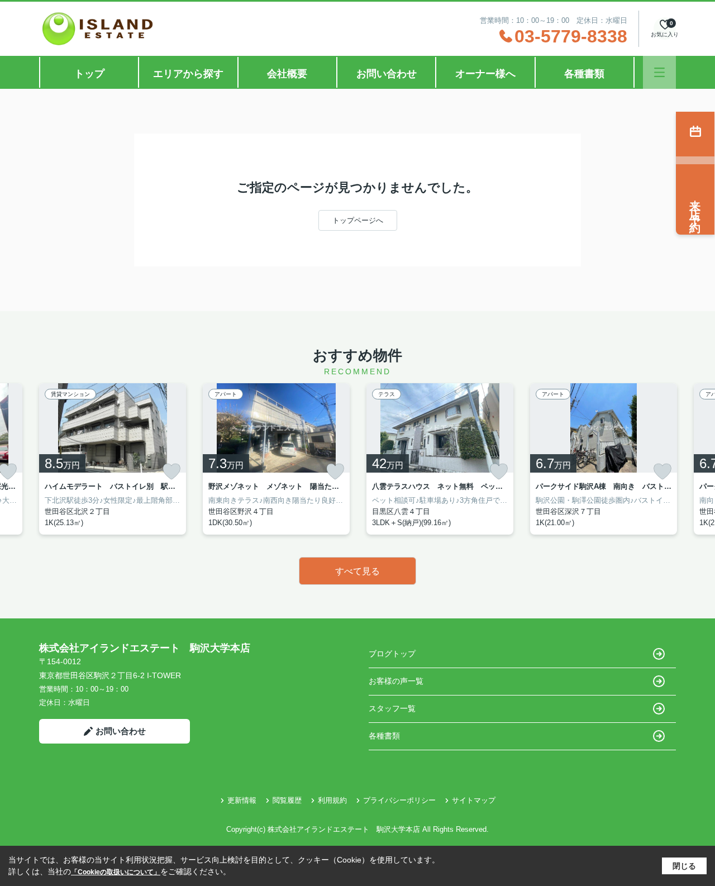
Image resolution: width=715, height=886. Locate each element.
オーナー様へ (485, 73)
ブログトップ (392, 653)
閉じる (684, 865)
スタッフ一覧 (392, 708)
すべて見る (357, 571)
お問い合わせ (386, 73)
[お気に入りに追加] (171, 471)
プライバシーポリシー (399, 800)
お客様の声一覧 (396, 681)
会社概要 (287, 73)
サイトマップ (473, 800)
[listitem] (112, 459)
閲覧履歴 (287, 800)
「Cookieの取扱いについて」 (115, 872)
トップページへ (357, 220)
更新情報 (241, 800)
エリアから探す (188, 73)
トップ (89, 73)
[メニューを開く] (659, 72)
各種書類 (584, 73)
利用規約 (332, 800)
